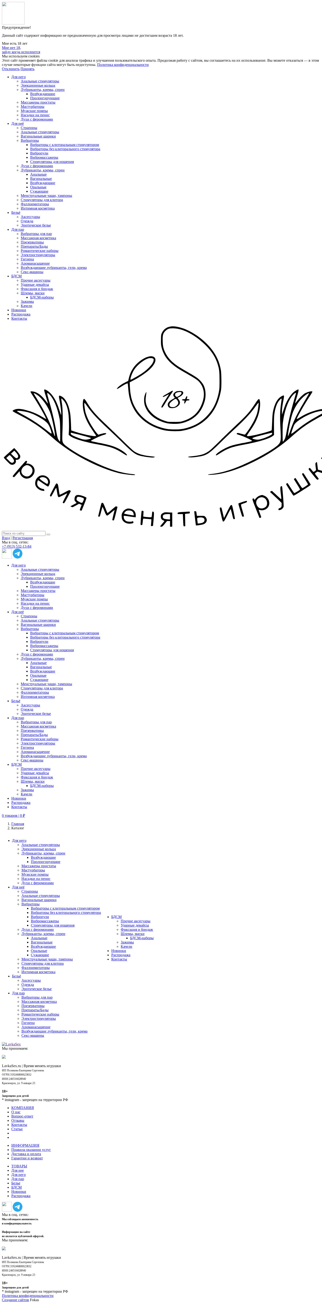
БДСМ (16, 276)
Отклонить (11, 69)
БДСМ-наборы (42, 297)
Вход (6, 538)
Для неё (17, 123)
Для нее (17, 1170)
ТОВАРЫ (19, 1166)
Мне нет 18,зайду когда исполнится (21, 50)
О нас (16, 1112)
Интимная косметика (38, 208)
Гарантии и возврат (27, 1158)
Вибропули (39, 153)
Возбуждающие (42, 94)
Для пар (17, 229)
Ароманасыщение (35, 263)
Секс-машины (32, 272)
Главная (17, 824)
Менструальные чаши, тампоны (46, 196)
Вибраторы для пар (36, 234)
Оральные (38, 187)
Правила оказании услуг (31, 1150)
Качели (26, 306)
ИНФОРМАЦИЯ (25, 1145)
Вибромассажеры (44, 157)
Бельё (15, 213)
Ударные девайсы (35, 285)
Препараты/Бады (34, 246)
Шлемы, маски (33, 293)
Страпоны (29, 128)
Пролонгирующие (45, 98)
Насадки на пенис (35, 115)
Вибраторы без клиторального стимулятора (65, 149)
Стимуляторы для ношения (52, 162)
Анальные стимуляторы (40, 81)
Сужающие (39, 191)
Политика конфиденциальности (123, 65)
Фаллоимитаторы (35, 204)
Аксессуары (30, 217)
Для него (18, 77)
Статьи (17, 1129)
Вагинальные (41, 179)
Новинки (18, 310)
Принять (27, 69)
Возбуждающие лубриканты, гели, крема (54, 268)
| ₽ (13, 816)
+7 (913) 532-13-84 (16, 546)
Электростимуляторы (38, 255)
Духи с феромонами (37, 119)
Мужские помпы (34, 111)
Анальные (38, 174)
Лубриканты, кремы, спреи (43, 90)
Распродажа (20, 314)
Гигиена (27, 259)
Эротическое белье (36, 225)
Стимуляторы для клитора (42, 200)
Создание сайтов (15, 1300)
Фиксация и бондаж (37, 289)
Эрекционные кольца (38, 85)
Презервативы (32, 242)
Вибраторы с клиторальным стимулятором (64, 145)
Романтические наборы (39, 251)
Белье (15, 1183)
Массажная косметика (38, 238)
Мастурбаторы (32, 107)
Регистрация (22, 538)
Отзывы (17, 1120)
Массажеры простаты (38, 102)
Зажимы (27, 302)
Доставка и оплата (26, 1154)
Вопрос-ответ (22, 1116)
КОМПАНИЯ (22, 1108)
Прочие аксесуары (35, 280)
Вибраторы (30, 140)
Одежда (27, 221)
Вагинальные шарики (38, 136)
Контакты (19, 318)
